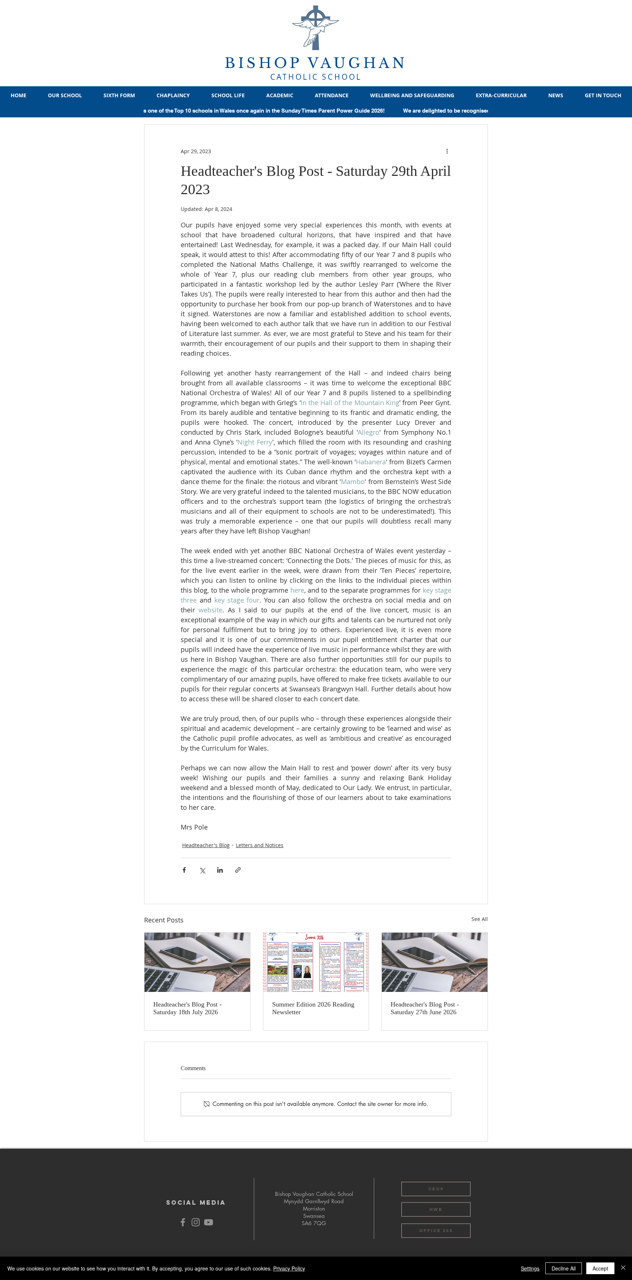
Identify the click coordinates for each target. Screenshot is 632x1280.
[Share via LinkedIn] (220, 869)
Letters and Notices (259, 845)
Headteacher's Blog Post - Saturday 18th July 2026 (187, 1008)
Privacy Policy (289, 1268)
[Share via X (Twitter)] (202, 869)
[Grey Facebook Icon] (182, 1222)
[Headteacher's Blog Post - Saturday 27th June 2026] (435, 962)
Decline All (564, 1268)
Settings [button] (530, 1268)
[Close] (623, 1268)
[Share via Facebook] (184, 869)
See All (479, 918)
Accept (600, 1268)
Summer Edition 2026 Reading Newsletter (313, 1008)
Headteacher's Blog (206, 845)
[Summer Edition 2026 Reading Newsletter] (316, 962)
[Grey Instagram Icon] (195, 1222)
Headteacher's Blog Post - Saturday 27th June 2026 (425, 1008)
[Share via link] (237, 869)
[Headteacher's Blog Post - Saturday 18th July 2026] (197, 962)
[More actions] (447, 151)
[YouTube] (208, 1222)
